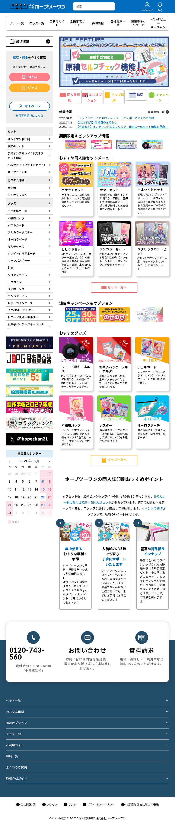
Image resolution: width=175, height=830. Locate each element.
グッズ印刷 (117, 97)
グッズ (32, 87)
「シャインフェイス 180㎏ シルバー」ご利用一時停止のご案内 (115, 118)
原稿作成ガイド (16, 778)
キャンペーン (162, 97)
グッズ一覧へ (117, 459)
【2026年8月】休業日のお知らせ (96, 122)
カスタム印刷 (15, 712)
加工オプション (94, 97)
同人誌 (32, 77)
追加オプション (16, 723)
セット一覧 (13, 700)
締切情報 (22, 41)
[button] (114, 62)
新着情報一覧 (156, 111)
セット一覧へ (117, 287)
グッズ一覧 (13, 734)
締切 (140, 94)
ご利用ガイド (15, 745)
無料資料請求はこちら (29, 115)
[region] (114, 323)
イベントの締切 (152, 508)
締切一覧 (12, 756)
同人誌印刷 (73, 97)
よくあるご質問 (16, 767)
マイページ (33, 106)
